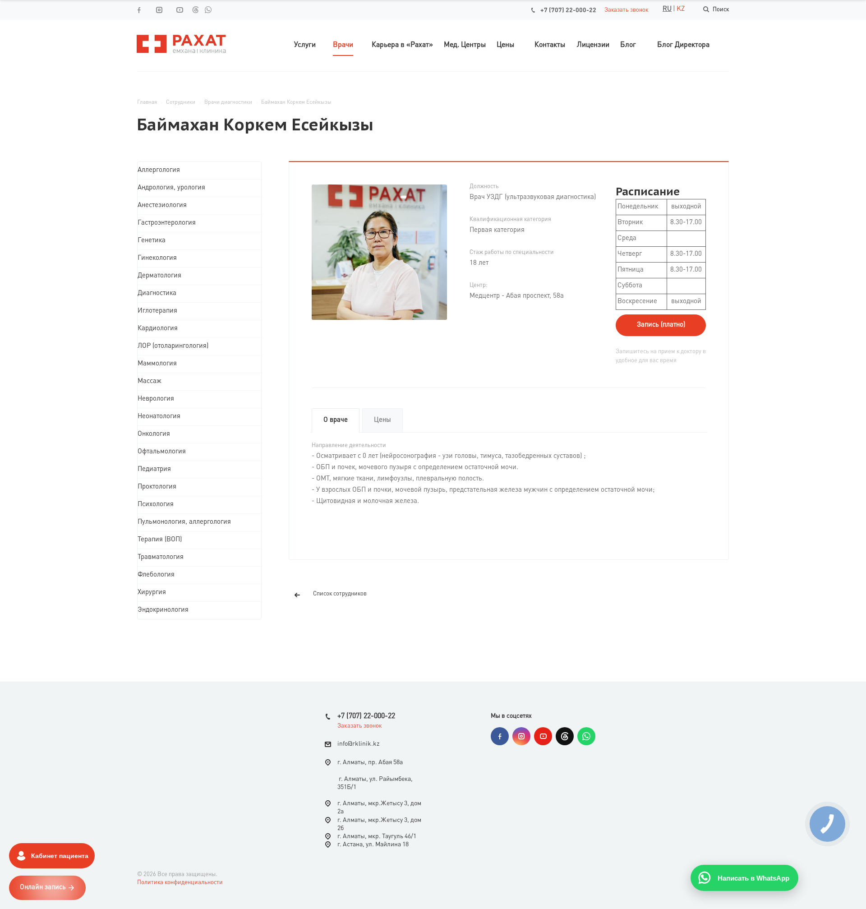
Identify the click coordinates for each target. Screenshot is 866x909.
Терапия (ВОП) (160, 539)
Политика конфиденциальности (180, 883)
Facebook (500, 736)
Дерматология (159, 275)
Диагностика (157, 293)
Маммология (157, 363)
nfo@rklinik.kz (359, 744)
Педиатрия (154, 469)
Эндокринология (163, 610)
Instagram (521, 736)
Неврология (156, 399)
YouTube (543, 736)
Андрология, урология (171, 188)
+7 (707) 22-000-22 (568, 10)
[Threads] (195, 9)
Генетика (152, 240)
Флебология (156, 575)
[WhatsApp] (208, 9)
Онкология (154, 434)
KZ (681, 9)
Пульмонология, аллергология (184, 522)
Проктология (157, 487)
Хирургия (152, 592)
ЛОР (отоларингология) (173, 346)
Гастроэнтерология (167, 223)
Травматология (161, 557)
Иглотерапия (157, 311)
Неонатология (159, 416)
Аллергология (159, 170)
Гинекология (157, 258)
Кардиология (158, 328)
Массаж (149, 381)
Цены (382, 420)
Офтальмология (162, 451)
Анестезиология (162, 205)
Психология (156, 504)
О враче (335, 420)
